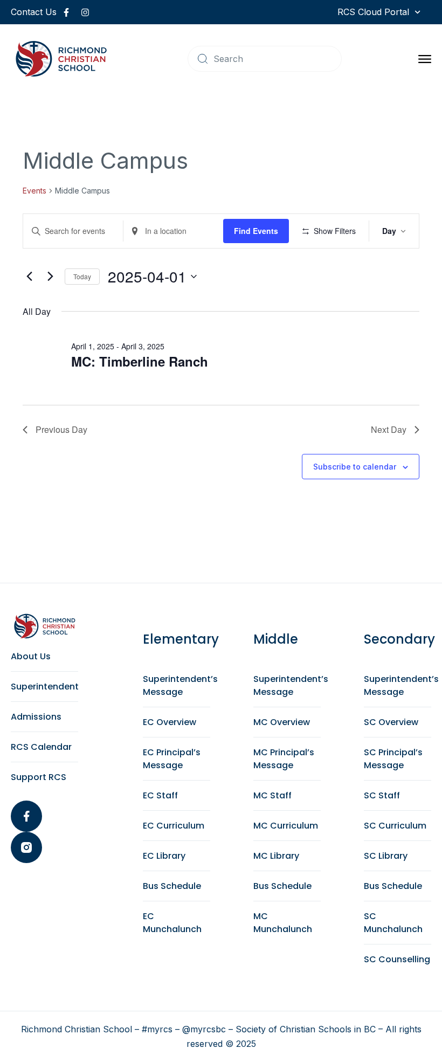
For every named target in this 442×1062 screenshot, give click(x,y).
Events (34, 190)
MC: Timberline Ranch (139, 361)
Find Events (256, 230)
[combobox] (265, 59)
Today (82, 276)
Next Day (388, 429)
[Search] (203, 59)
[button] (424, 58)
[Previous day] (29, 276)
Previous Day (61, 429)
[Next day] (50, 276)
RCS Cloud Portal (373, 11)
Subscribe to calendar (354, 466)
